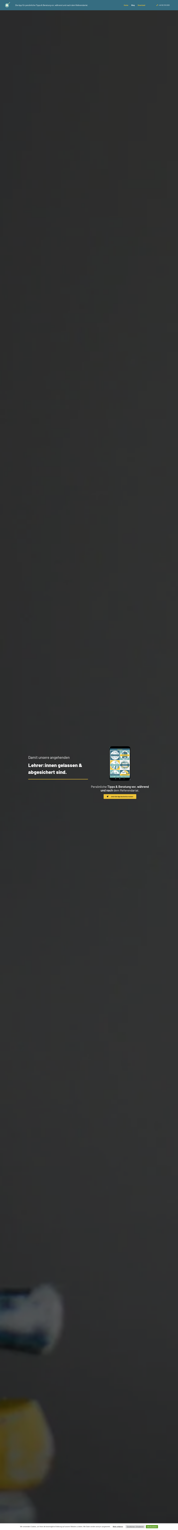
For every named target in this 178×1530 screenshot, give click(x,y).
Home (126, 5)
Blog (133, 5)
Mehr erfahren (118, 1526)
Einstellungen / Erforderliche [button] (135, 1526)
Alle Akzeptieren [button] (152, 1526)
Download (141, 5)
